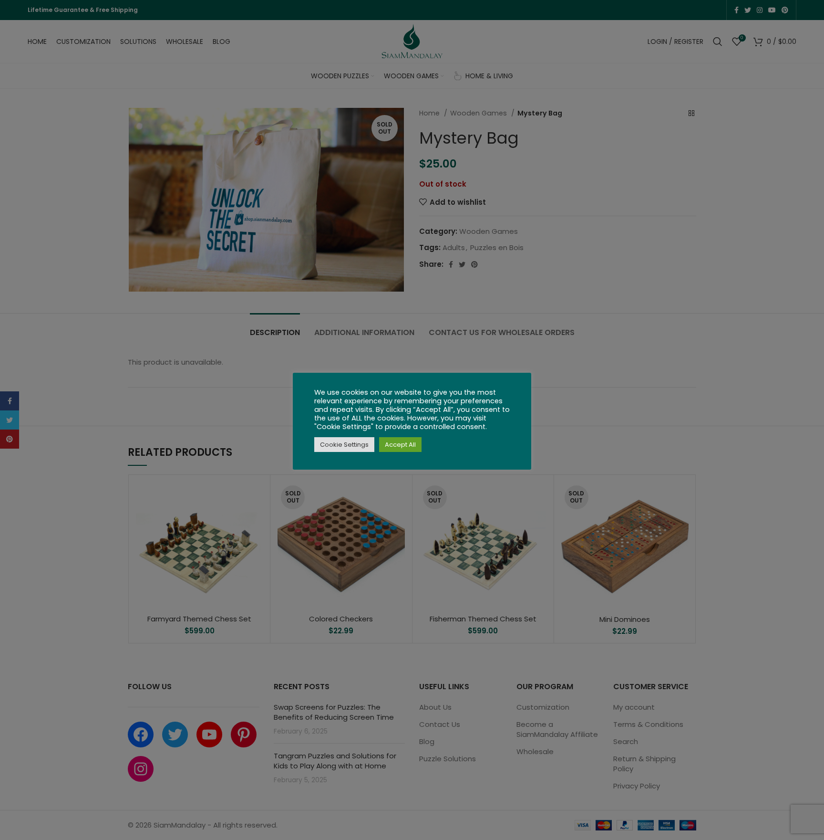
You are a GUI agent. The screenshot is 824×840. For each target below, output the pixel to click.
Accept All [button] (400, 444)
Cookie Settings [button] (344, 444)
